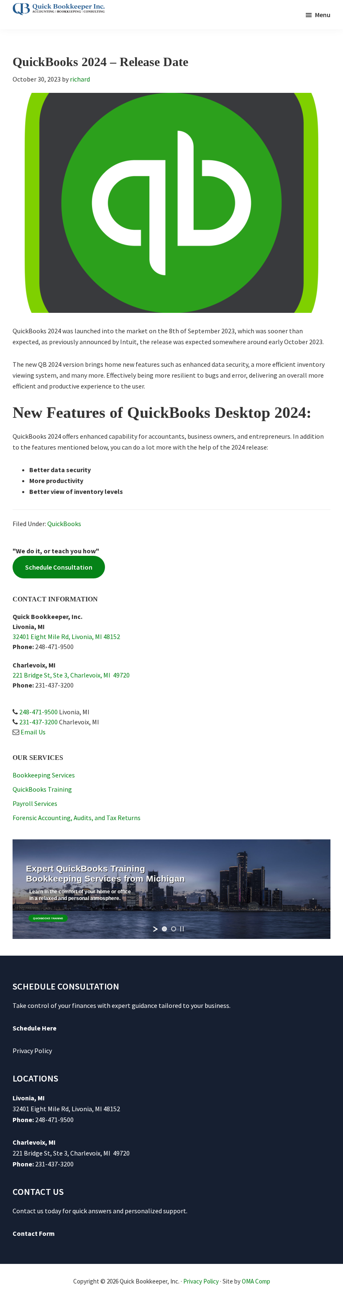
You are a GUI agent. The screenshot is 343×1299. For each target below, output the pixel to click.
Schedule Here (34, 1028)
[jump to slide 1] (164, 928)
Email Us (33, 732)
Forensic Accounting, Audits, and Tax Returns (77, 817)
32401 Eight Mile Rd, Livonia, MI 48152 (66, 636)
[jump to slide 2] (173, 928)
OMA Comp (256, 1281)
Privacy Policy (32, 1050)
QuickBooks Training (42, 789)
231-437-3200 (38, 722)
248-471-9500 (38, 712)
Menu (322, 14)
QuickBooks (64, 523)
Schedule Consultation (58, 567)
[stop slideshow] (182, 928)
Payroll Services (35, 803)
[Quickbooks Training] (48, 918)
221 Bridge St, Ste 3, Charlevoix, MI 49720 (71, 675)
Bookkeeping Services (44, 775)
